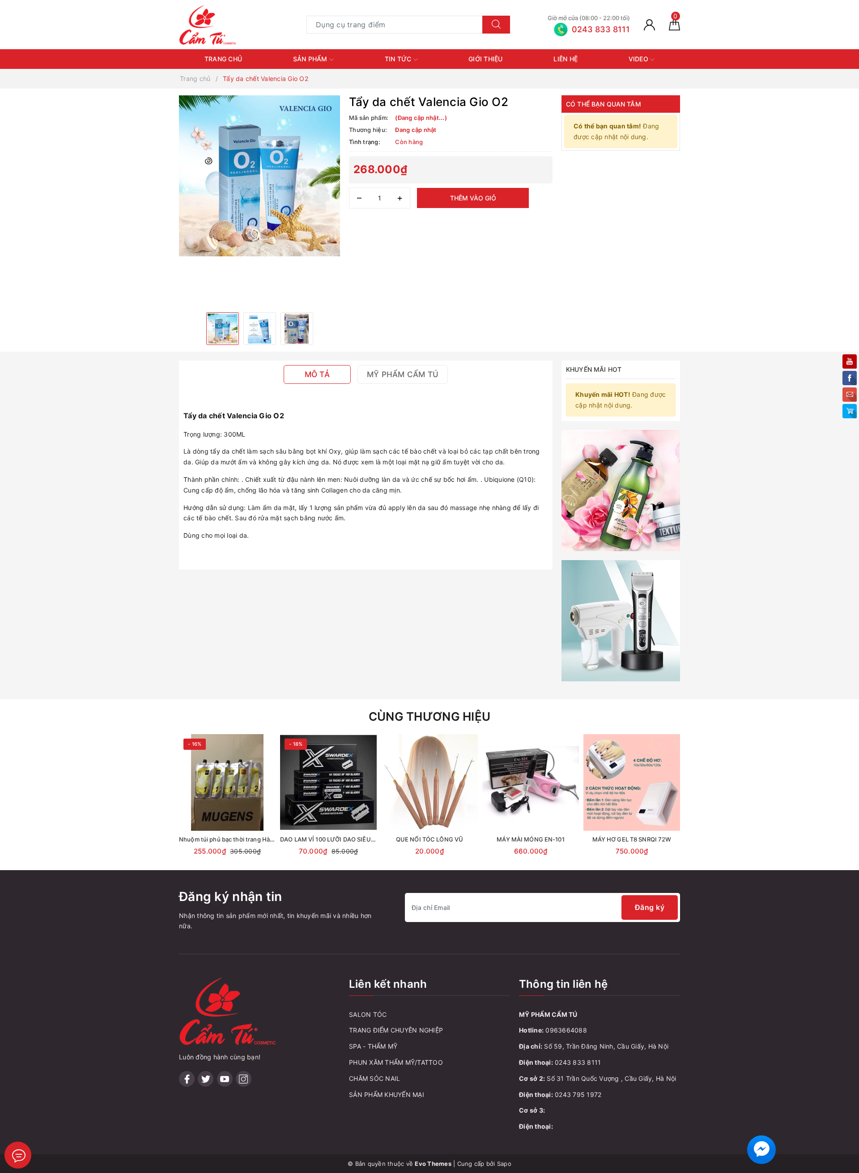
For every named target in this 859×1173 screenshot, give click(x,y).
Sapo (504, 1163)
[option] (259, 175)
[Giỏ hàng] (674, 24)
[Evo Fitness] (620, 489)
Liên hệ (565, 59)
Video (640, 59)
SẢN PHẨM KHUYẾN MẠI (386, 1094)
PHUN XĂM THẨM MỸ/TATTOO (396, 1062)
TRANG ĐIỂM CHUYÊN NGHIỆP (396, 1030)
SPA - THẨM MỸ (373, 1046)
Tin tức (399, 59)
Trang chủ (223, 59)
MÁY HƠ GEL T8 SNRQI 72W (632, 839)
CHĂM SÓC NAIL (374, 1078)
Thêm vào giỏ (473, 198)
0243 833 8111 (578, 1062)
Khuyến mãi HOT (593, 369)
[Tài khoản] (649, 24)
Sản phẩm (311, 59)
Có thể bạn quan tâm (603, 104)
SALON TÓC (368, 1014)
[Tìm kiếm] (496, 25)
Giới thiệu (485, 59)
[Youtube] (225, 1079)
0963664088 (566, 1030)
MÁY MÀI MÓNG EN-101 (530, 839)
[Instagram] (243, 1079)
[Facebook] (187, 1079)
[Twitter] (205, 1079)
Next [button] (704, 805)
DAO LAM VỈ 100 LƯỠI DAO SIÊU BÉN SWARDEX (347, 839)
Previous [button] (154, 805)
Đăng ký (650, 907)
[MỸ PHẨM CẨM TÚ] (208, 24)
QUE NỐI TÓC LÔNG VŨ (429, 839)
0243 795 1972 (578, 1094)
